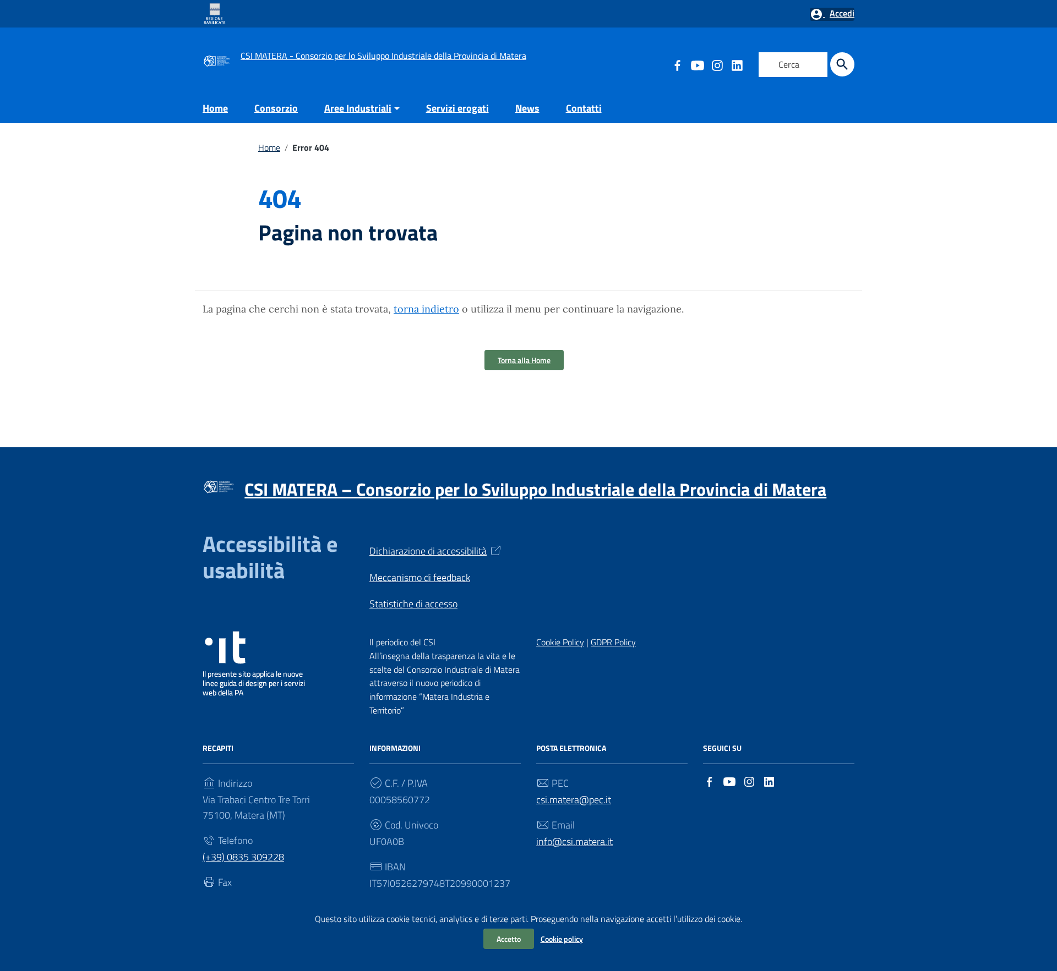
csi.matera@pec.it (573, 799)
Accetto (509, 939)
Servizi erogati (457, 108)
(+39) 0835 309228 (243, 856)
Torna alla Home (524, 360)
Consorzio (276, 108)
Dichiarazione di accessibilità (428, 551)
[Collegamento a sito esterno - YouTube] (697, 64)
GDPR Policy (613, 642)
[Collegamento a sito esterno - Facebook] (709, 780)
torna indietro (426, 309)
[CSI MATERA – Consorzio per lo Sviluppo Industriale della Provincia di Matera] (216, 59)
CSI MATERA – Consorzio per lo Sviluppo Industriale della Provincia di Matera (535, 489)
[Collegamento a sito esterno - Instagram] (716, 64)
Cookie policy (562, 939)
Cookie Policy (560, 642)
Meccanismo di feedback (419, 577)
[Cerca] (842, 64)
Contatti (584, 108)
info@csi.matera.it (574, 841)
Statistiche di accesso (413, 603)
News (527, 108)
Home (215, 108)
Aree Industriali (357, 108)
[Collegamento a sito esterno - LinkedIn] (736, 64)
